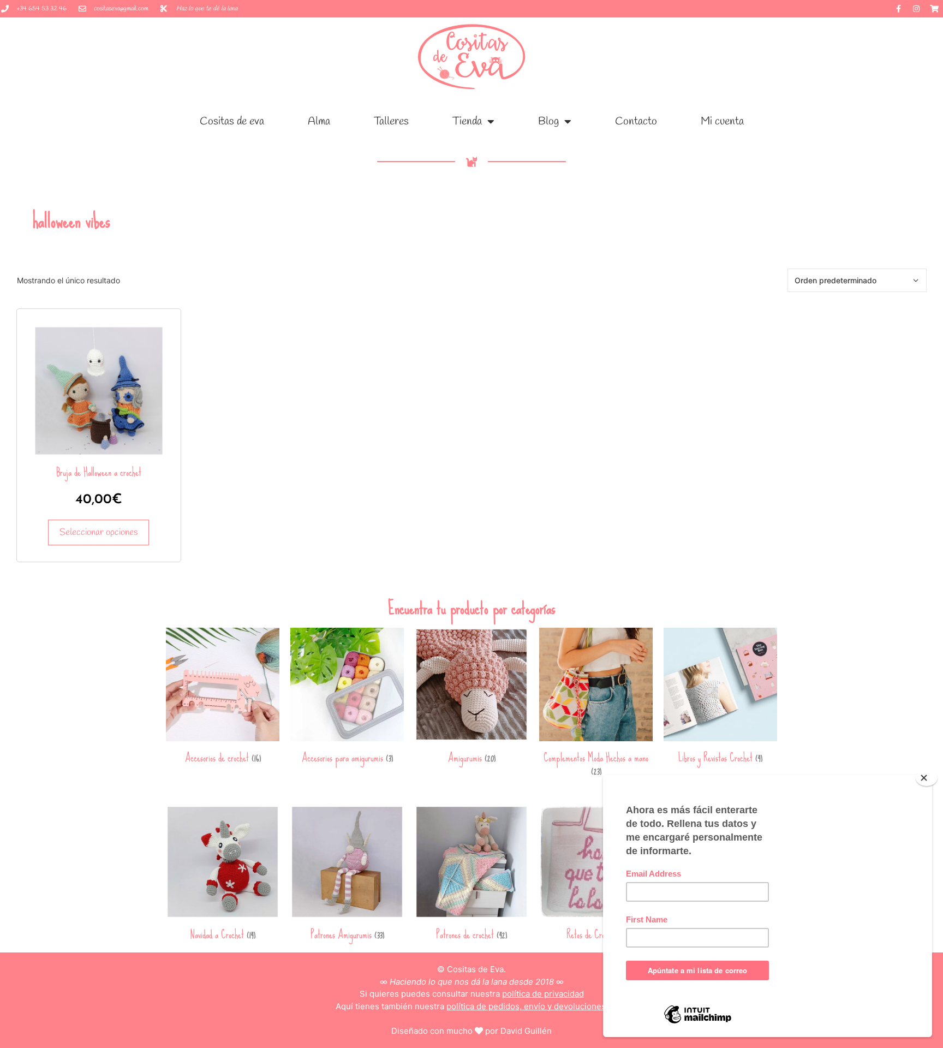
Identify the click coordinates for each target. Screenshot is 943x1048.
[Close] (927, 778)
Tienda (467, 121)
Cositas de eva (232, 121)
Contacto (636, 121)
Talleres (391, 121)
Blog (548, 121)
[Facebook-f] (898, 8)
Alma (319, 121)
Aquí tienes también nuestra (472, 1006)
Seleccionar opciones (98, 532)
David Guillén (526, 1031)
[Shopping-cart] (934, 8)
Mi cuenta (722, 121)
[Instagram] (916, 8)
